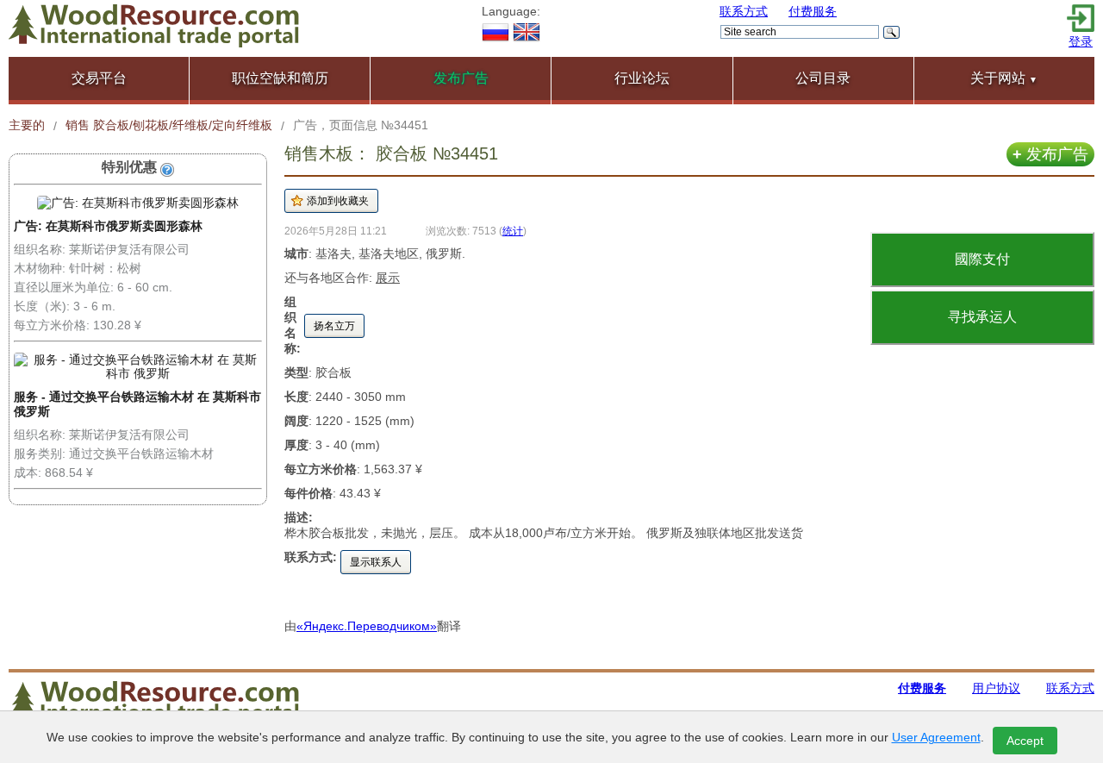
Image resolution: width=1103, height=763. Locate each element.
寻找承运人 (982, 317)
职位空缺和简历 (280, 78)
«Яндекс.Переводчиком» (366, 626)
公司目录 (823, 78)
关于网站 (1004, 78)
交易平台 (99, 78)
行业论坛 (642, 78)
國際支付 (982, 259)
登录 (1081, 41)
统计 (512, 230)
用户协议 (996, 688)
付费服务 (812, 11)
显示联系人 (376, 562)
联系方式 (744, 11)
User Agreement (936, 737)
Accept (1025, 740)
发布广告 (1050, 154)
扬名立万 (334, 326)
